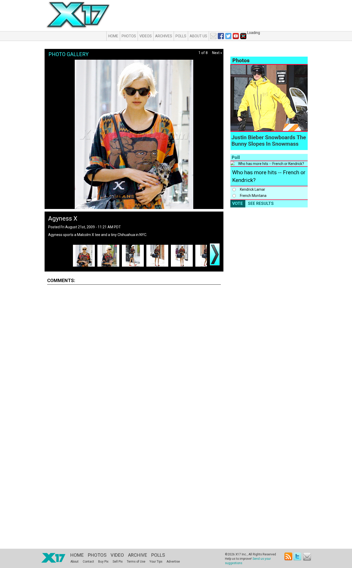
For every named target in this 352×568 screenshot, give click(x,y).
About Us (198, 36)
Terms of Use (136, 561)
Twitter (298, 556)
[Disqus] (134, 352)
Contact (88, 561)
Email (307, 556)
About (74, 561)
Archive (137, 555)
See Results (261, 203)
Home (113, 36)
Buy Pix (103, 561)
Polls (180, 36)
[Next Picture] (215, 254)
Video (117, 555)
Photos (129, 36)
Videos (145, 36)
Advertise (173, 561)
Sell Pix (118, 561)
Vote (237, 203)
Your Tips (155, 561)
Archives (163, 36)
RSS (288, 556)
